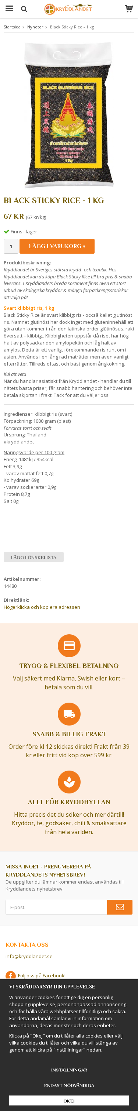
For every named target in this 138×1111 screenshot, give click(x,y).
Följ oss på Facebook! (41, 975)
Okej (69, 1101)
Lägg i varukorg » (57, 246)
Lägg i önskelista (33, 557)
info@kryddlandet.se (29, 956)
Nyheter (35, 27)
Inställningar (69, 1070)
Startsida (12, 27)
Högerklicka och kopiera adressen (42, 607)
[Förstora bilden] (69, 115)
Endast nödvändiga (69, 1085)
